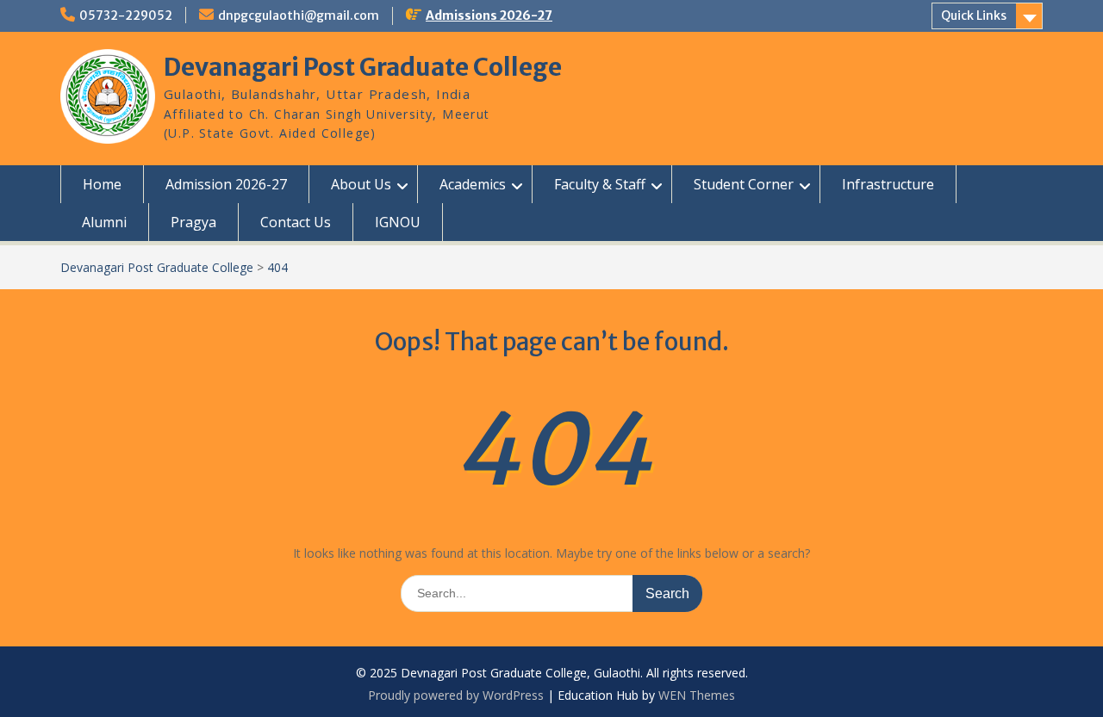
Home (102, 184)
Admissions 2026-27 (489, 15)
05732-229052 (125, 15)
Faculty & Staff (599, 184)
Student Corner (744, 184)
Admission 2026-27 (226, 184)
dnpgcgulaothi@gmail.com (298, 15)
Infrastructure (888, 184)
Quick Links (973, 15)
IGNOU (398, 222)
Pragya (193, 222)
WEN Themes (696, 695)
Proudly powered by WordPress (456, 695)
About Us (361, 184)
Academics (472, 184)
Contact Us (295, 222)
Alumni (104, 222)
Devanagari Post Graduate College (363, 67)
